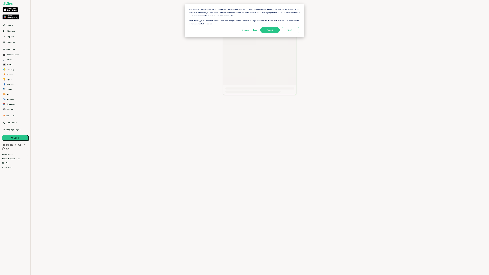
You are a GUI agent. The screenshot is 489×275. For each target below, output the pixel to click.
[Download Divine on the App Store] (15, 9)
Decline (291, 30)
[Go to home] (8, 3)
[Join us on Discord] (11, 145)
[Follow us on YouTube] (7, 148)
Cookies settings (249, 30)
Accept (270, 30)
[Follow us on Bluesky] (19, 145)
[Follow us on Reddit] (7, 145)
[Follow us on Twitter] (15, 145)
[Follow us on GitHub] (3, 148)
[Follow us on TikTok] (23, 145)
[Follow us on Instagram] (3, 145)
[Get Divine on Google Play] (15, 17)
